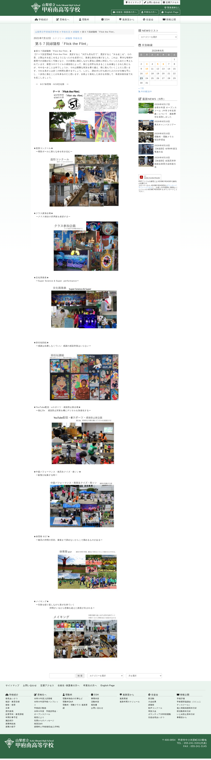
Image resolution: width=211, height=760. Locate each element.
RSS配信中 (146, 91)
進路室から (128, 19)
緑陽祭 (68, 38)
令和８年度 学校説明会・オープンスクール (46, 712)
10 (147, 69)
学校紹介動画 (40, 708)
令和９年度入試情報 (43, 698)
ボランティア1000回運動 (159, 714)
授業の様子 (11, 727)
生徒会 (149, 19)
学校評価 (181, 698)
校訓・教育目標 (13, 702)
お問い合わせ (153, 2)
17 (147, 74)
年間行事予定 (12, 717)
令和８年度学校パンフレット (46, 703)
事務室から (182, 717)
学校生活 (77, 38)
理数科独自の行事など (73, 698)
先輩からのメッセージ (44, 720)
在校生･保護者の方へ (126, 12)
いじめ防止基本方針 (186, 714)
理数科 (85, 19)
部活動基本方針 (184, 711)
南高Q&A (38, 724)
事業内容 (95, 698)
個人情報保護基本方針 (187, 708)
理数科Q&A (68, 702)
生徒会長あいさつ (156, 717)
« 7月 (141, 88)
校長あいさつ (12, 698)
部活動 (151, 698)
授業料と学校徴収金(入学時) (47, 727)
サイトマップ (134, 2)
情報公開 (170, 19)
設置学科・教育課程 (15, 714)
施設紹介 (10, 720)
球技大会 (152, 711)
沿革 (8, 708)
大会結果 (152, 702)
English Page (171, 12)
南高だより (39, 717)
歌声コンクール (155, 708)
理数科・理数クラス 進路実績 (75, 706)
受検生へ (64, 19)
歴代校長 (10, 711)
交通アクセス (172, 2)
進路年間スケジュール (130, 702)
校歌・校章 (11, 705)
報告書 (94, 705)
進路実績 (124, 698)
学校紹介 (43, 19)
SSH (107, 19)
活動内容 (95, 702)
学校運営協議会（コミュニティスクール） (189, 703)
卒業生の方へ (150, 12)
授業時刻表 (11, 724)
